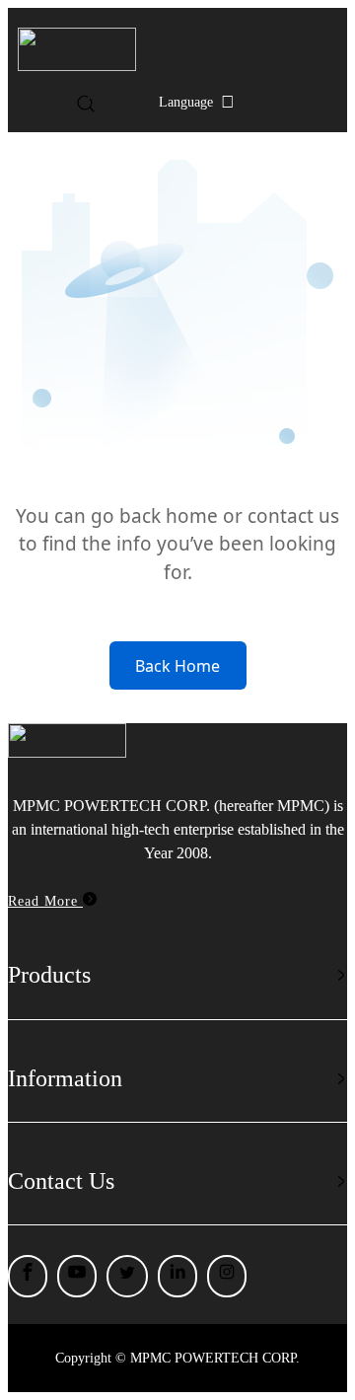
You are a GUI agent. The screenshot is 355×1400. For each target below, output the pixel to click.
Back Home (177, 666)
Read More (45, 901)
